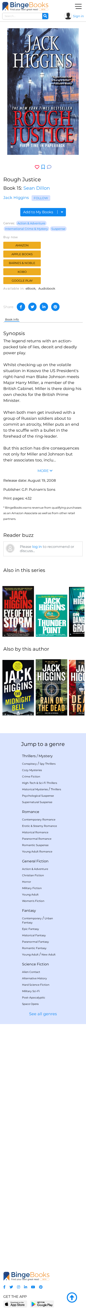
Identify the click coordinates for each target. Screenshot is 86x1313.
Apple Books (22, 254)
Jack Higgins (16, 197)
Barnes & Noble (22, 263)
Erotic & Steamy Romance (39, 826)
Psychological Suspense (38, 795)
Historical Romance (35, 832)
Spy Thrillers (48, 763)
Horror (26, 881)
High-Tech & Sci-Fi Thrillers (39, 783)
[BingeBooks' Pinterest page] (41, 1287)
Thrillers (29, 756)
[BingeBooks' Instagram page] (18, 1287)
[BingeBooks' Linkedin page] (25, 1287)
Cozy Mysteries (32, 770)
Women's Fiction (33, 901)
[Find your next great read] (25, 6)
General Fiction (35, 861)
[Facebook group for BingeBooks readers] (4, 1287)
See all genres (43, 1013)
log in (37, 547)
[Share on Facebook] (21, 307)
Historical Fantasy (34, 935)
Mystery (46, 756)
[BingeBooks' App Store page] (15, 1304)
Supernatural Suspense (37, 802)
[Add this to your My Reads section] (43, 167)
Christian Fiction (33, 875)
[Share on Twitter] (32, 307)
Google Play (22, 280)
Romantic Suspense (35, 845)
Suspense (58, 228)
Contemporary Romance (38, 819)
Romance (30, 812)
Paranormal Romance (36, 838)
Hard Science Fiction (35, 984)
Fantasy (29, 910)
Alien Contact (31, 972)
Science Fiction (35, 964)
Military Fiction (32, 888)
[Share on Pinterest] (55, 307)
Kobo (22, 271)
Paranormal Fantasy (35, 941)
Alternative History (34, 978)
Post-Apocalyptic (33, 997)
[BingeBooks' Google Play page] (42, 1304)
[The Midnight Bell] (18, 686)
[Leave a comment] (49, 167)
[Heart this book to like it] (37, 167)
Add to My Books (38, 212)
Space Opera (30, 1004)
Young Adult (30, 894)
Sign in (78, 16)
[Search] (45, 16)
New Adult (48, 954)
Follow (41, 198)
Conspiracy (29, 763)
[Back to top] (72, 1297)
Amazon (22, 245)
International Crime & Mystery (26, 228)
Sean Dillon (36, 188)
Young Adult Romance (37, 851)
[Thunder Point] (51, 607)
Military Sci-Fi (31, 991)
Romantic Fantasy (34, 948)
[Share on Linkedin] (44, 307)
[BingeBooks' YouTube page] (33, 1287)
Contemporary (32, 918)
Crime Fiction (31, 776)
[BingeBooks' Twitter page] (11, 1287)
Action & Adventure (31, 223)
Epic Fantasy (30, 929)
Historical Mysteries (35, 789)
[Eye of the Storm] (18, 607)
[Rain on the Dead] (51, 686)
